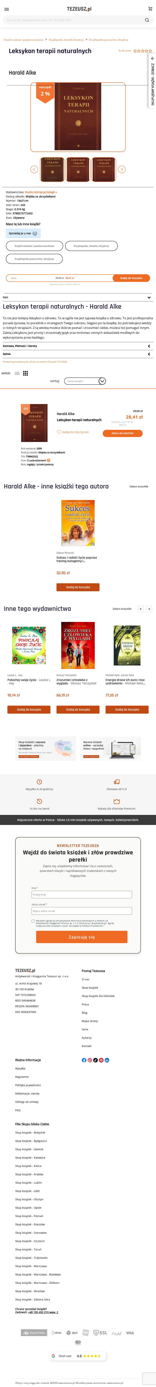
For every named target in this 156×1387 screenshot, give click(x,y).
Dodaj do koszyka (131, 278)
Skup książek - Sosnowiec (31, 1232)
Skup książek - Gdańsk (29, 1149)
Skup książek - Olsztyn (29, 1199)
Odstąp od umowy (26, 1102)
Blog (84, 1012)
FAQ (17, 1110)
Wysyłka (20, 1068)
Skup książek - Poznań (29, 1216)
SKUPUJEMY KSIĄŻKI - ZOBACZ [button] (153, 84)
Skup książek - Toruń (28, 1249)
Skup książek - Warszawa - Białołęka (38, 1274)
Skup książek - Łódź (27, 1191)
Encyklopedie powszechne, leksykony (108, 39)
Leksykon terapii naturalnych (79, 420)
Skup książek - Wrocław (30, 1291)
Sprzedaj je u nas (20, 233)
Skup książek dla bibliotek (98, 996)
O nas (85, 979)
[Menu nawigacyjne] (6, 9)
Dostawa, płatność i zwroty (20, 346)
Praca (85, 1004)
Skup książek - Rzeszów (30, 1224)
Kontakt (87, 1046)
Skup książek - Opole (28, 1207)
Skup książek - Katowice (30, 1157)
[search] (147, 20)
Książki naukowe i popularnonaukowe (23, 39)
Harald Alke (22, 73)
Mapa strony (90, 1021)
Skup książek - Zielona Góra (32, 1299)
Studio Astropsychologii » (41, 192)
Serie (85, 1029)
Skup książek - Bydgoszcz (31, 1141)
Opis (5, 297)
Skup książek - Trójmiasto (31, 1258)
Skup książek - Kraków (29, 1174)
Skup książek (90, 987)
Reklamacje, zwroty (27, 1093)
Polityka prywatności (28, 1085)
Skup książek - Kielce (28, 1166)
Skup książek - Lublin (28, 1182)
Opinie (7, 354)
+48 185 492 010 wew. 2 (43, 1312)
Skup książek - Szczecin (30, 1241)
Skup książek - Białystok (30, 1132)
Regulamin (22, 1077)
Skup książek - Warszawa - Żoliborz (37, 1283)
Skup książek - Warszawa (31, 1266)
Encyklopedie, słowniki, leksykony (66, 39)
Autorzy (87, 1037)
